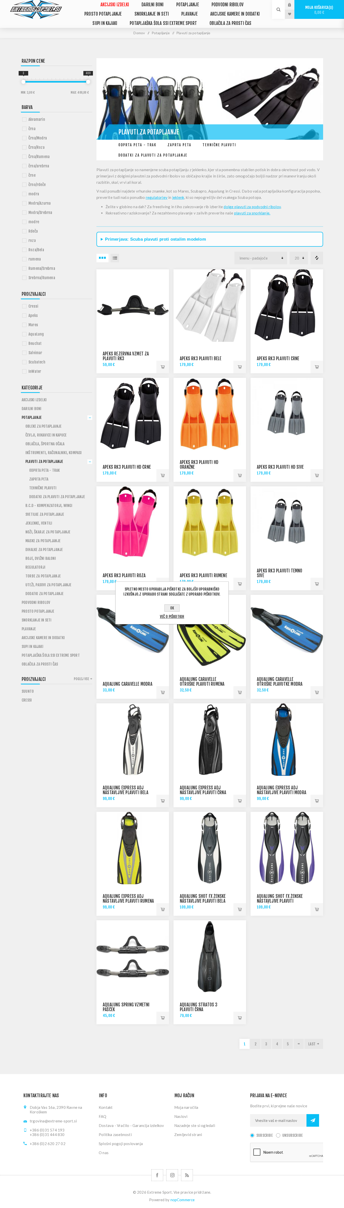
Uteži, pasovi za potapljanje (48, 584)
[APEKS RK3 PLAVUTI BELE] (210, 305)
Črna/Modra (37, 138)
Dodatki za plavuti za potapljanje (152, 155)
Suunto (28, 691)
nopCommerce (182, 1199)
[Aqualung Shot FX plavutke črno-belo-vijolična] (287, 848)
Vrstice (115, 258)
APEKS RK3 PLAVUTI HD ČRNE (127, 467)
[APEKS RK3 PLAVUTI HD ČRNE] (132, 414)
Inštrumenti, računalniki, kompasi (53, 452)
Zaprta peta (179, 145)
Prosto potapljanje (103, 14)
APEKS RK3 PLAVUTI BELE (200, 358)
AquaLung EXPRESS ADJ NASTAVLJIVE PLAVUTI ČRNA (203, 790)
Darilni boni (152, 4)
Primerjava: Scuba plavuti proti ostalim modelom (155, 239)
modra (33, 194)
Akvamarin (36, 119)
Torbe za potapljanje (43, 576)
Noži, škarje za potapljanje (47, 532)
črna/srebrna (38, 166)
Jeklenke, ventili (38, 523)
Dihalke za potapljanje (44, 549)
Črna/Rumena (39, 156)
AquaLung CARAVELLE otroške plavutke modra (279, 682)
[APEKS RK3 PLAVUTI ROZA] (132, 522)
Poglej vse (81, 679)
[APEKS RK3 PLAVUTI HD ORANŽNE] (210, 414)
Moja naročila (186, 1107)
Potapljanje (187, 4)
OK (172, 608)
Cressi (33, 306)
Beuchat (35, 343)
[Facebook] (157, 1175)
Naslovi (180, 1116)
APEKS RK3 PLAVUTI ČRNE (278, 358)
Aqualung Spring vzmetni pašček (126, 1007)
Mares (33, 324)
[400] (88, 82)
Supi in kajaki (104, 23)
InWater (34, 371)
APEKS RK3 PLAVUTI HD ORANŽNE (199, 465)
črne (32, 175)
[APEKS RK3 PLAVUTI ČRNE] (287, 305)
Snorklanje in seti (151, 14)
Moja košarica (318, 10)
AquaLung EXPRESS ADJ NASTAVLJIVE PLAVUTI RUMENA (128, 899)
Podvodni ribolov (228, 4)
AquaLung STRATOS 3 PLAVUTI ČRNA (199, 1007)
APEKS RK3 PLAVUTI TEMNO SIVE (279, 573)
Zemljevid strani (188, 1134)
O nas (104, 1152)
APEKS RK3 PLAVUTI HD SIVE (280, 467)
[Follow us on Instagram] (172, 1175)
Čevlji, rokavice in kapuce (45, 435)
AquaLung (36, 334)
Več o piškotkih (172, 616)
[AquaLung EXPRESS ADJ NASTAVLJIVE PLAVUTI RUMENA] (132, 848)
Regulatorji (35, 567)
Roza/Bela (36, 249)
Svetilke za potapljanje (44, 514)
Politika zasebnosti (115, 1134)
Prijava (293, 4)
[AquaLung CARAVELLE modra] (132, 631)
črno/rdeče (37, 184)
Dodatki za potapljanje (44, 593)
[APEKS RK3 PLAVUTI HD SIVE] (287, 414)
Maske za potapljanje (42, 540)
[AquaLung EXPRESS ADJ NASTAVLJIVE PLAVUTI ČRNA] (210, 739)
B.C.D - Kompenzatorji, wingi (49, 505)
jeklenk (178, 197)
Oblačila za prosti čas (230, 23)
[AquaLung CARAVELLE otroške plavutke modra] (287, 631)
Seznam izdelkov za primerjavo (317, 258)
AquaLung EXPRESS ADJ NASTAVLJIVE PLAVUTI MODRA (281, 790)
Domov (139, 33)
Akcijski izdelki (114, 4)
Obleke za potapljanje (43, 426)
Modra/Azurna (39, 203)
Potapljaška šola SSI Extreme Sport (163, 23)
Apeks (33, 315)
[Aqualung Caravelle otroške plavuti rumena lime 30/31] (210, 631)
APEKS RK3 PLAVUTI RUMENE (203, 575)
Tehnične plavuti (219, 145)
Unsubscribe (292, 1135)
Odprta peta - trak (137, 145)
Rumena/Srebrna (41, 268)
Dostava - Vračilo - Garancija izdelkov (131, 1125)
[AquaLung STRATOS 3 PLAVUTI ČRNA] (210, 956)
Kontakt (106, 1107)
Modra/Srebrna (40, 212)
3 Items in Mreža (102, 258)
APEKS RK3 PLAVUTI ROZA (124, 575)
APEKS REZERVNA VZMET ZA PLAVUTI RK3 (126, 356)
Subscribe (264, 1135)
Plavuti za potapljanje (44, 461)
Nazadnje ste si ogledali (194, 1125)
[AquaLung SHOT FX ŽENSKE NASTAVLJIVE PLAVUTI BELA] (210, 848)
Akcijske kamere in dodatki (235, 14)
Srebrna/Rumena (41, 277)
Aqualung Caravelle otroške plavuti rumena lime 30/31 (202, 684)
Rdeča (33, 231)
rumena (34, 259)
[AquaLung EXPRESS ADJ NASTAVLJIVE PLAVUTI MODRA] (287, 739)
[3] (23, 82)
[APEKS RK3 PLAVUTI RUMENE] (210, 522)
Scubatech (36, 362)
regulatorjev (156, 197)
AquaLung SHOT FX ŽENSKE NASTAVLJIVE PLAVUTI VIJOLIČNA (280, 901)
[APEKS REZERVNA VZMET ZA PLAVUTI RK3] (132, 305)
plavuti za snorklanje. (252, 213)
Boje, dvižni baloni (40, 558)
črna (32, 128)
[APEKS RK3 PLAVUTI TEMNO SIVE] (287, 522)
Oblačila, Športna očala (45, 444)
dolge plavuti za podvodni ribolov (252, 206)
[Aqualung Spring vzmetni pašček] (132, 956)
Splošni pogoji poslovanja (121, 1143)
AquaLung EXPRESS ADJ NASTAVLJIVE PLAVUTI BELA (125, 790)
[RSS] (187, 1175)
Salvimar (35, 352)
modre (33, 221)
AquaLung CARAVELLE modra (127, 684)
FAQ (103, 1116)
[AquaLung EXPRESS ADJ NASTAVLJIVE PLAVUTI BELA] (132, 739)
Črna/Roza (36, 147)
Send (312, 1120)
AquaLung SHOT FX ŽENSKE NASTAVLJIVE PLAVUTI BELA (203, 899)
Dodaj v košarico (162, 367)
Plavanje (189, 14)
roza (32, 240)
